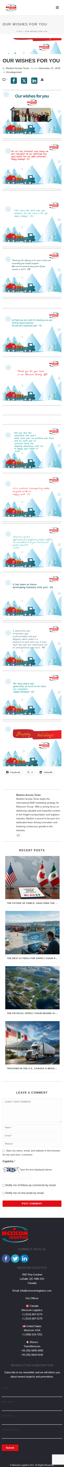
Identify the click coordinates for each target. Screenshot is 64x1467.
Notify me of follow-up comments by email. (30, 1185)
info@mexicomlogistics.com (36, 1290)
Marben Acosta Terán (17, 68)
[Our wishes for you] (32, 46)
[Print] (44, 79)
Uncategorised (14, 72)
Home (19, 31)
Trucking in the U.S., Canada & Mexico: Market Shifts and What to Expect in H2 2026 (33, 1068)
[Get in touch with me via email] (18, 836)
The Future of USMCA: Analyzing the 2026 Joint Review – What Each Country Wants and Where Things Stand (33, 903)
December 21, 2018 (49, 68)
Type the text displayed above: (36, 1169)
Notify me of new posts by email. (24, 1193)
